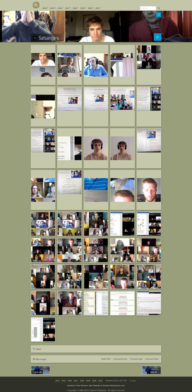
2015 (52, 8)
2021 (97, 8)
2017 (67, 8)
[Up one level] (35, 38)
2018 (75, 8)
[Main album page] (36, 5)
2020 (90, 8)
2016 (60, 8)
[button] (3, 389)
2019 (82, 8)
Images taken (106, 359)
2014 (44, 8)
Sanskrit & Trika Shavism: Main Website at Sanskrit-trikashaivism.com (96, 385)
